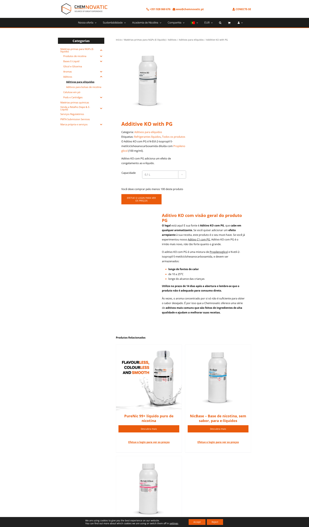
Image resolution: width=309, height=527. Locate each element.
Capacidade (129, 173)
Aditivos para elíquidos (148, 132)
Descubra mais (149, 428)
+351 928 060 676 (159, 9)
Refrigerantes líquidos (147, 137)
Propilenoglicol (219, 252)
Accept (197, 521)
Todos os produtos (173, 137)
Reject (215, 521)
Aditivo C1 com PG (199, 239)
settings (174, 523)
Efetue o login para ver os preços (141, 199)
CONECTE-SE (243, 9)
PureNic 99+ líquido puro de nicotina (148, 418)
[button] (220, 23)
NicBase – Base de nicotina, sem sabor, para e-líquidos (218, 418)
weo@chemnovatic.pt (189, 9)
